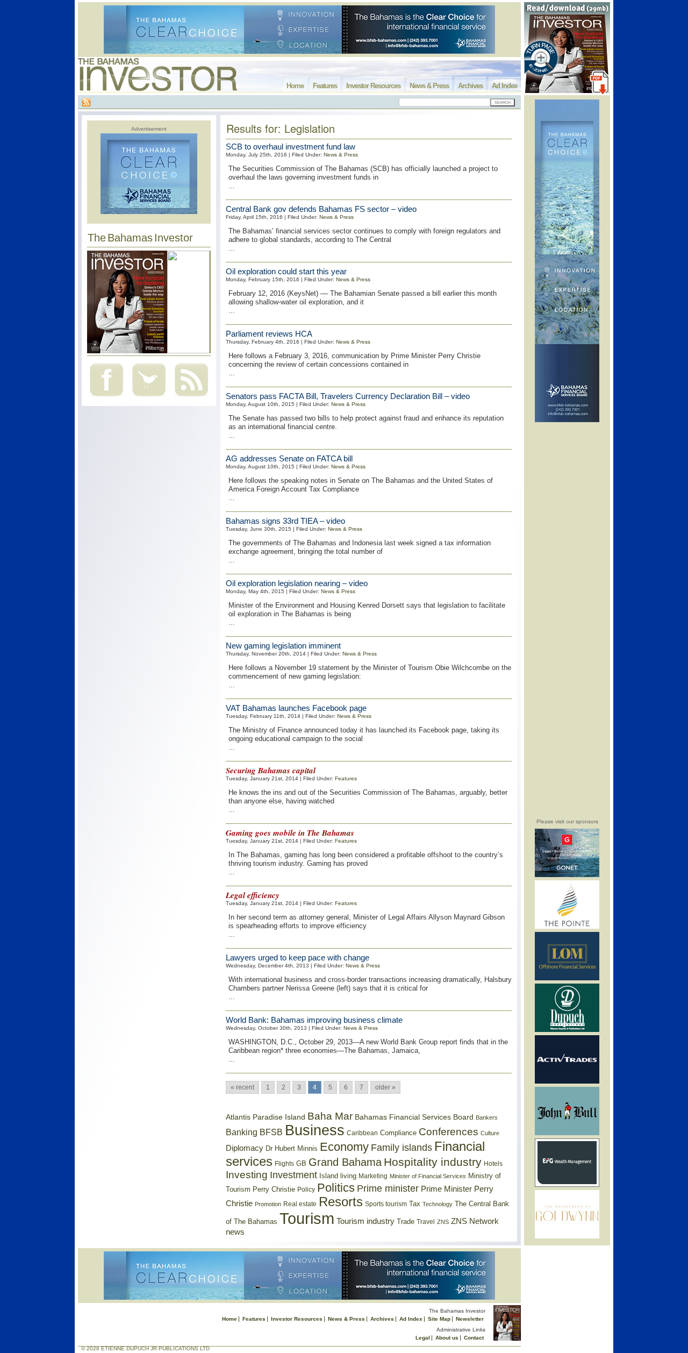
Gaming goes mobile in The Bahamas (290, 832)
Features (325, 86)
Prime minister (388, 1188)
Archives (470, 86)
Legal (422, 1338)
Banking (241, 1132)
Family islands (401, 1147)
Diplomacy (244, 1148)
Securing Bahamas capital (271, 770)
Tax (414, 1204)
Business (315, 1130)
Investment (293, 1175)
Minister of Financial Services (428, 1176)
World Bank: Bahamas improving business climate (314, 1019)
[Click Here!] (567, 875)
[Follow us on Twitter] (149, 397)
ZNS (443, 1222)
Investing (247, 1174)
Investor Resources (373, 86)
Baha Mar (330, 1116)
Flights (284, 1163)
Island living (337, 1176)
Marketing (373, 1176)
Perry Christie (274, 1189)
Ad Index (504, 86)
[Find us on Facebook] (106, 397)
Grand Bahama (345, 1162)
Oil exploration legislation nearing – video (297, 583)
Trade (405, 1221)
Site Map (439, 1319)
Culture (490, 1133)
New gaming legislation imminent (283, 645)
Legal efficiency (253, 895)
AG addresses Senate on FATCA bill (289, 458)
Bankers (487, 1117)
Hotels (493, 1163)
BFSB (271, 1132)
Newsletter (470, 1319)
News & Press (429, 86)
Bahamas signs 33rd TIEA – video (285, 520)
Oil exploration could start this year (286, 271)
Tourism (307, 1218)
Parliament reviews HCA (269, 333)
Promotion (268, 1204)
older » (385, 1087)
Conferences (448, 1131)
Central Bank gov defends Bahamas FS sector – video (321, 208)
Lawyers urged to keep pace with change (297, 957)
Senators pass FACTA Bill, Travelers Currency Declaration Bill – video (348, 396)
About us (446, 1338)
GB (301, 1163)
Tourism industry (365, 1221)
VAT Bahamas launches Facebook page (296, 708)
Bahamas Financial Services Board (414, 1117)
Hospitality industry (433, 1162)
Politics (336, 1187)
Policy (306, 1189)
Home (295, 86)
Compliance (398, 1133)
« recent (242, 1087)
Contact (474, 1338)
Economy (344, 1146)
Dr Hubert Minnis (292, 1148)
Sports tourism (386, 1204)
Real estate (300, 1204)
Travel (426, 1222)
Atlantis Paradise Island (265, 1117)
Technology (437, 1204)
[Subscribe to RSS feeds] (191, 397)
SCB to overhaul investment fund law (290, 146)
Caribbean (362, 1133)
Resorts (341, 1202)
